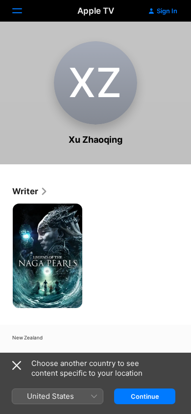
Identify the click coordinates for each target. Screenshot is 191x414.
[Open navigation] (23, 11)
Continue (145, 396)
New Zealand (27, 337)
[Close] (16, 365)
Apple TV (95, 11)
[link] (30, 191)
